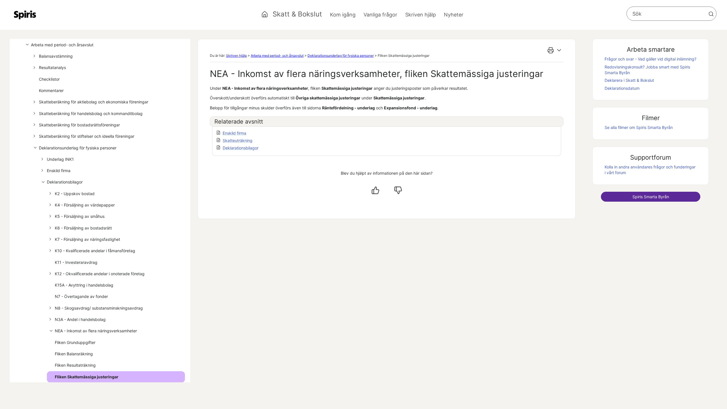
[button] (711, 14)
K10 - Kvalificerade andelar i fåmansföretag (95, 250)
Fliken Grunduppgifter (75, 342)
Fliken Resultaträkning (75, 365)
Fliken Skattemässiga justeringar (86, 376)
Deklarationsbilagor (65, 182)
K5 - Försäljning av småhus (80, 216)
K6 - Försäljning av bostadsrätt (83, 228)
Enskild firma (58, 170)
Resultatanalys (52, 67)
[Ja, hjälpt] (375, 190)
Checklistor (49, 79)
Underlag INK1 (60, 159)
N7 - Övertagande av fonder (81, 296)
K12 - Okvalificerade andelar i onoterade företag (100, 273)
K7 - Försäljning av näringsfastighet (87, 239)
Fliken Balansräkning (74, 353)
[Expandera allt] (559, 50)
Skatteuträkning (237, 140)
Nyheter (453, 15)
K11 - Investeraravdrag (76, 262)
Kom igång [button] (343, 15)
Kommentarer (51, 90)
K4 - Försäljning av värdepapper (85, 205)
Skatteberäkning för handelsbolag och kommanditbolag (91, 113)
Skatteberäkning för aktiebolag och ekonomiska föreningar (93, 101)
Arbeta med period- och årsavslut (62, 44)
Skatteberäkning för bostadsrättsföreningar (79, 124)
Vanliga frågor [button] (380, 15)
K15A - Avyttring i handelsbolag (84, 285)
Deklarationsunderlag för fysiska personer (77, 147)
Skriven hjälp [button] (420, 15)
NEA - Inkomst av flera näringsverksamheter (96, 330)
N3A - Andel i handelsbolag (80, 319)
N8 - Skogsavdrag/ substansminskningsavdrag (99, 308)
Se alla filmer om (639, 127)
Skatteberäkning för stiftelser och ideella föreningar (86, 136)
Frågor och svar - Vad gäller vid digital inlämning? (650, 59)
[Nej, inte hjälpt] (398, 190)
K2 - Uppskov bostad (75, 193)
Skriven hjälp (236, 55)
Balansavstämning (56, 56)
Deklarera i (629, 80)
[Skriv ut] (551, 50)
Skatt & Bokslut (297, 14)
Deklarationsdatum (622, 88)
